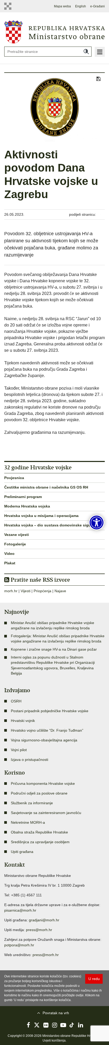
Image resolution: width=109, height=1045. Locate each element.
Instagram (54, 1025)
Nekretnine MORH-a (28, 822)
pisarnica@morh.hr (20, 910)
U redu (94, 979)
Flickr (46, 1025)
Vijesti (25, 591)
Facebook (28, 1025)
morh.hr (10, 591)
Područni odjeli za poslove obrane (39, 793)
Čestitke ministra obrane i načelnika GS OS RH (46, 487)
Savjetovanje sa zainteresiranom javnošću (46, 813)
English (80, 6)
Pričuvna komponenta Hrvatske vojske (43, 783)
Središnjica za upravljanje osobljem (40, 842)
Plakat (9, 563)
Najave (60, 591)
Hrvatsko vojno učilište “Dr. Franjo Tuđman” (47, 730)
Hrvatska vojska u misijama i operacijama (41, 516)
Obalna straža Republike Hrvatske (39, 832)
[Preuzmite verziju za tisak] (98, 79)
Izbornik (100, 52)
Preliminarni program (23, 497)
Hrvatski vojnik (23, 721)
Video (9, 553)
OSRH (16, 701)
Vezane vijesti (16, 534)
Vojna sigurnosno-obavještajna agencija (44, 740)
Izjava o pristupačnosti (29, 759)
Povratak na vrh (56, 1013)
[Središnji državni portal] (9, 6)
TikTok (72, 1025)
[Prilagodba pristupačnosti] (96, 522)
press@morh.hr (39, 930)
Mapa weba (62, 6)
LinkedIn (81, 1025)
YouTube (63, 1025)
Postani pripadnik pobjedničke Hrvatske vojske (49, 711)
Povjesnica (14, 478)
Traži (86, 51)
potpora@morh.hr (19, 945)
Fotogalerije (15, 544)
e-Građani (97, 6)
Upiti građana (22, 852)
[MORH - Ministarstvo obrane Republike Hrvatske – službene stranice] (54, 31)
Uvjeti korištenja (54, 1040)
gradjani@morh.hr (44, 920)
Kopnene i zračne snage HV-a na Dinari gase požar (54, 649)
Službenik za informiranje (32, 803)
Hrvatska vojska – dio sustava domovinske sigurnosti (52, 525)
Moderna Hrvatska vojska (27, 506)
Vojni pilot (19, 750)
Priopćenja (42, 591)
